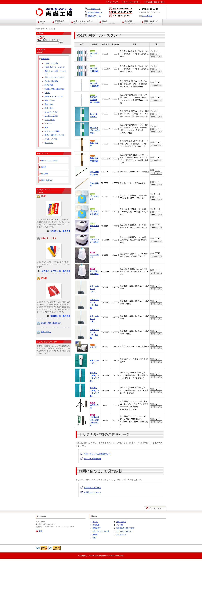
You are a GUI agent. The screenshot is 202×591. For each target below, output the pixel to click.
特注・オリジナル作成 (49, 160)
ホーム (95, 522)
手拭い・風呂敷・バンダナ (54, 135)
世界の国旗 (49, 85)
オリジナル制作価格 (92, 459)
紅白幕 (47, 93)
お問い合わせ (121, 522)
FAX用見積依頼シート (95, 12)
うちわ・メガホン (51, 139)
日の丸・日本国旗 (51, 81)
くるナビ (93, 347)
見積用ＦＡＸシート (92, 487)
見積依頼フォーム (94, 16)
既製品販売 (45, 59)
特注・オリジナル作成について (97, 454)
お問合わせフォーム (92, 492)
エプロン (48, 124)
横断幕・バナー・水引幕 (54, 97)
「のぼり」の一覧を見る (59, 231)
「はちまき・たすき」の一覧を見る (55, 271)
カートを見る (147, 16)
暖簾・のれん (50, 100)
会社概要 (44, 174)
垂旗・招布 (49, 104)
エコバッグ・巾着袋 (52, 131)
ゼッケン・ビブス (51, 116)
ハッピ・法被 (50, 120)
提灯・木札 (49, 108)
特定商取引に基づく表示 (125, 528)
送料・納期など (47, 180)
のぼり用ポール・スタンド (54, 67)
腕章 (46, 127)
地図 (40, 531)
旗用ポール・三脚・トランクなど (55, 72)
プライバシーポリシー (124, 531)
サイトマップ (121, 534)
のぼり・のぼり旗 (51, 63)
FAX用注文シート (93, 9)
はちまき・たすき (51, 112)
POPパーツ (49, 143)
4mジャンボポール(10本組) (94, 130)
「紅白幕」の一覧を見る (59, 316)
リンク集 (119, 525)
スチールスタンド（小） (94, 288)
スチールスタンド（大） (94, 318)
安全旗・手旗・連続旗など (54, 89)
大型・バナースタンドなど (54, 77)
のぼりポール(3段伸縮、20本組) (94, 99)
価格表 (43, 167)
